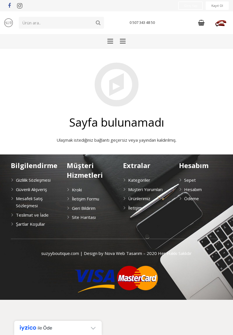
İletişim (135, 208)
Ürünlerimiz (139, 198)
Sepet (190, 180)
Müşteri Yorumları (145, 189)
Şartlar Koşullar (30, 224)
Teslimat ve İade (32, 215)
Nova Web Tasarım (123, 253)
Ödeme (191, 198)
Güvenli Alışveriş (31, 189)
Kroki (77, 189)
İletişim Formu (85, 199)
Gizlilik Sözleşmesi (33, 180)
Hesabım (193, 189)
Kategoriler (139, 180)
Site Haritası (84, 217)
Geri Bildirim (83, 208)
